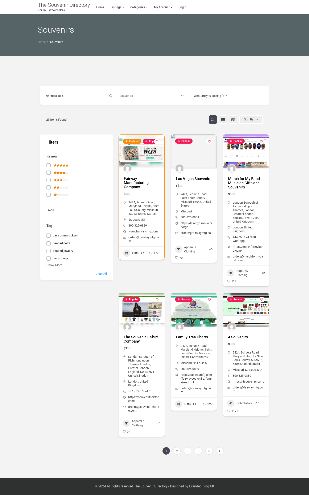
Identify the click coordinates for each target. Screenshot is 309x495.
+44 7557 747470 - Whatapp (245, 239)
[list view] (223, 119)
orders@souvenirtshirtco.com (143, 408)
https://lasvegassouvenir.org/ (196, 225)
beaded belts (61, 243)
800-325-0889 (137, 225)
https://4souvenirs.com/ (248, 381)
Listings (116, 7)
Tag (49, 226)
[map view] (233, 119)
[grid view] (213, 119)
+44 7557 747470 (139, 391)
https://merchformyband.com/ (248, 248)
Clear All (101, 273)
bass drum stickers (65, 235)
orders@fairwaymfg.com (143, 239)
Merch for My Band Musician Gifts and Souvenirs (244, 182)
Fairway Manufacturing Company (136, 182)
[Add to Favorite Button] (157, 141)
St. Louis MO (136, 219)
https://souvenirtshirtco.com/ (144, 399)
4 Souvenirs (238, 337)
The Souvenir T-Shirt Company (141, 339)
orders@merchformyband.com (248, 258)
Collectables (244, 403)
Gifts (135, 253)
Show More (54, 265)
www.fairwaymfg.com (143, 231)
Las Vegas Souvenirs (193, 178)
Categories (138, 7)
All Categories (128, 95)
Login (182, 7)
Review (51, 156)
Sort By (249, 119)
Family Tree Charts (192, 337)
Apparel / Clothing (190, 249)
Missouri (186, 211)
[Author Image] (127, 168)
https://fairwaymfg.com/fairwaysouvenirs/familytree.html (196, 378)
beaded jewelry (63, 250)
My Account (162, 7)
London (238, 227)
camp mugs (60, 258)
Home (100, 7)
